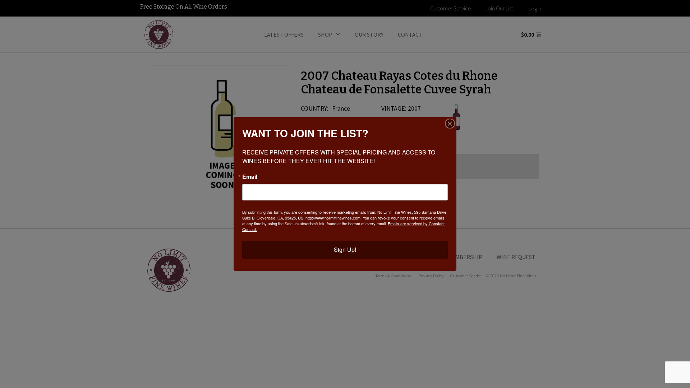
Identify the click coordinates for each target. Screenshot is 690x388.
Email (249, 177)
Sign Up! (345, 249)
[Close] (450, 123)
